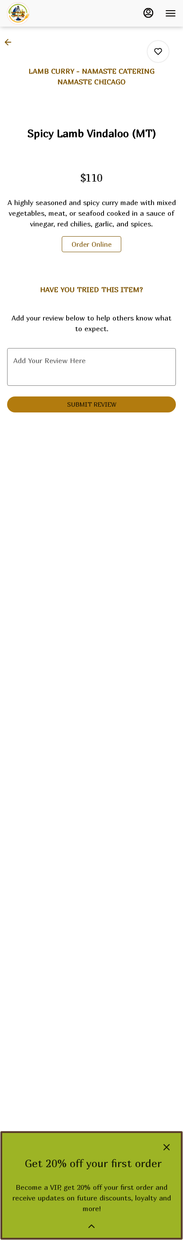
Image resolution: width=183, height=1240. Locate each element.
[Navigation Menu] (170, 13)
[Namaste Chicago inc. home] (47, 13)
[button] (10, 42)
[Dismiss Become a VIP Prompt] (166, 1147)
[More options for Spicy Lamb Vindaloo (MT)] (158, 51)
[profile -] (148, 13)
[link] (91, 244)
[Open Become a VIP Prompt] (91, 1226)
